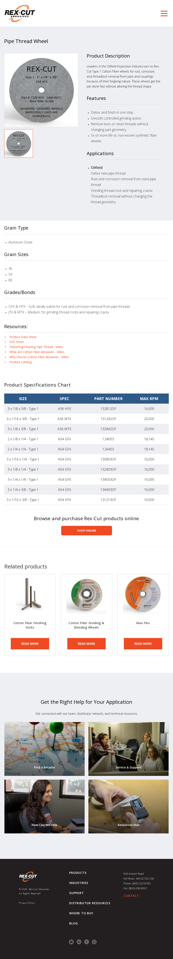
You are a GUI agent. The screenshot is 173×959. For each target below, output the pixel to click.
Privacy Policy (27, 902)
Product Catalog (20, 362)
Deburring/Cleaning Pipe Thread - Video (36, 347)
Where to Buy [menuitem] (81, 913)
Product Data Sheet (22, 337)
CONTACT (131, 896)
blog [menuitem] (73, 923)
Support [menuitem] (76, 893)
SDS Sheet (16, 342)
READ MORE (30, 644)
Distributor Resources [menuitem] (89, 903)
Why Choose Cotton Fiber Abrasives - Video (39, 357)
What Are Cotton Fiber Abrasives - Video (36, 352)
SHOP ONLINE (86, 530)
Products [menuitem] (77, 872)
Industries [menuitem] (78, 882)
